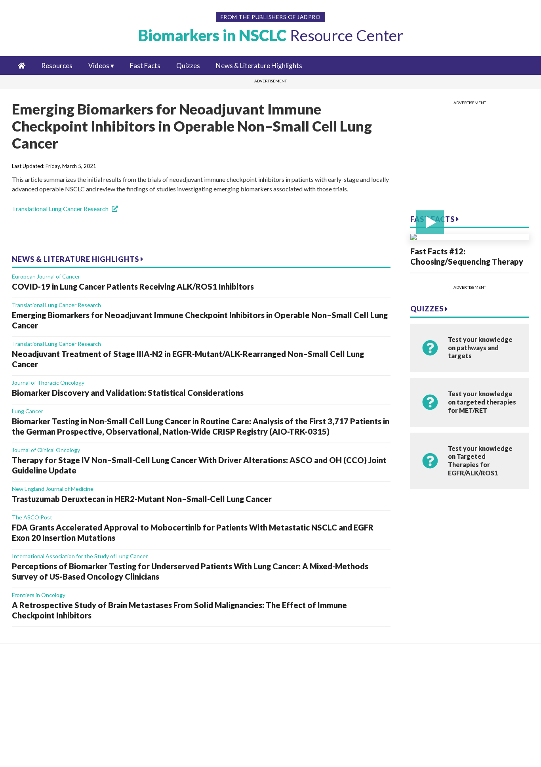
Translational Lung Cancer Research (60, 208)
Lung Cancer (27, 411)
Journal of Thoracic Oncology (48, 382)
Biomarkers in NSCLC (270, 35)
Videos (98, 65)
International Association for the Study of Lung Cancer (80, 556)
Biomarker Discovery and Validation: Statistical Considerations (128, 392)
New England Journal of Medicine (52, 488)
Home (35, 662)
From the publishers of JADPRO (271, 16)
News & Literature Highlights (259, 65)
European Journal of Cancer (46, 276)
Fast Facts (145, 65)
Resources (56, 65)
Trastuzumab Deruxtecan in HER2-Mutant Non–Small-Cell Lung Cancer (142, 499)
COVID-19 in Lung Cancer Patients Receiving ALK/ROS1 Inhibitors (133, 286)
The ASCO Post (32, 517)
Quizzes (188, 65)
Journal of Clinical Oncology (46, 449)
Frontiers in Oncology (38, 594)
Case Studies (44, 736)
